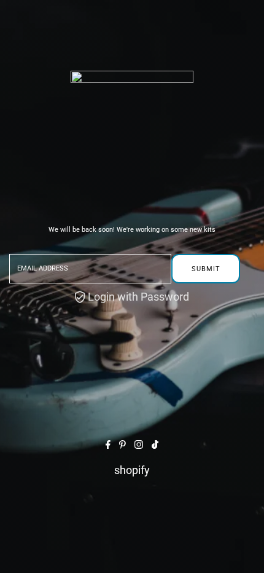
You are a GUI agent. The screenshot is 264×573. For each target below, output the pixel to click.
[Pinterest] (122, 444)
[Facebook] (108, 444)
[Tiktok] (155, 444)
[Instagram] (138, 444)
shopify (132, 470)
